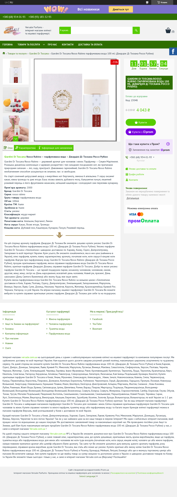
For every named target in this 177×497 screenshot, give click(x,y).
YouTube (97, 323)
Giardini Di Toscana (39, 53)
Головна (7, 44)
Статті (8, 348)
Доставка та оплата (90, 44)
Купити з (137, 132)
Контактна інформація (16, 333)
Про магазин (11, 338)
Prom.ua (105, 470)
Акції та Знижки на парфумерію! (22, 323)
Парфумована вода (59, 333)
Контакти (67, 44)
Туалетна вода (56, 328)
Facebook (97, 319)
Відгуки (9, 319)
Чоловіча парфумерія (60, 323)
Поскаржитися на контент (123, 473)
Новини (9, 343)
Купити (142, 122)
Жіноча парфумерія (59, 319)
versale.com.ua (29, 357)
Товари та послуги (28, 44)
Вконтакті (97, 328)
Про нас (52, 44)
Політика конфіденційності (150, 473)
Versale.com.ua (37, 428)
